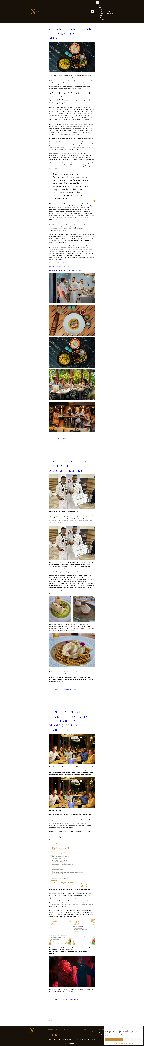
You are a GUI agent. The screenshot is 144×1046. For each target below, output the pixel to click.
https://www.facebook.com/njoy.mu (59, 266)
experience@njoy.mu (70, 1031)
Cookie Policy (117, 1043)
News (71, 439)
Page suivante (58, 1021)
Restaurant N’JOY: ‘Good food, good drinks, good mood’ (65, 270)
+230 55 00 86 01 (52, 1031)
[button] (141, 1027)
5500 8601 (61, 263)
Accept (114, 1039)
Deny (133, 1039)
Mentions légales (73, 1039)
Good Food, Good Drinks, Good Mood (70, 33)
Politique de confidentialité (127, 1043)
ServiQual (77, 1043)
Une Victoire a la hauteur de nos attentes (68, 466)
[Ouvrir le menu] (92, 11)
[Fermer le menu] (97, 2)
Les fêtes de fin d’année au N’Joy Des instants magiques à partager (70, 721)
